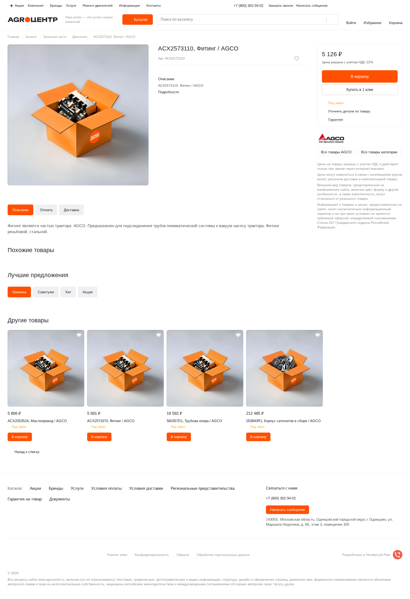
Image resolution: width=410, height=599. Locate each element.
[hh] (58, 516)
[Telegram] (20, 516)
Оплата (46, 210)
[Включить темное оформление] (400, 6)
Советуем (46, 292)
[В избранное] (296, 58)
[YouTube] (29, 516)
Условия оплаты (106, 488)
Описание (20, 210)
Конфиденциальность (152, 555)
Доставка (71, 210)
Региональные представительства (203, 488)
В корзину (360, 76)
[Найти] (332, 20)
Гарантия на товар (25, 499)
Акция (88, 292)
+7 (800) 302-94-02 (248, 6)
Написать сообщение (287, 510)
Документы (59, 499)
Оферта (182, 555)
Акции (35, 488)
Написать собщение (312, 5)
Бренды (56, 488)
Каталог (15, 488)
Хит (68, 292)
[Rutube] (39, 516)
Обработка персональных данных (223, 555)
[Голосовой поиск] (321, 20)
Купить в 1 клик (359, 90)
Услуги (77, 488)
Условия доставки (146, 488)
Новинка (19, 292)
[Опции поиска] (302, 20)
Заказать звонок (280, 5)
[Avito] (48, 516)
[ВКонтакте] (10, 516)
